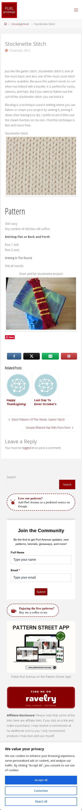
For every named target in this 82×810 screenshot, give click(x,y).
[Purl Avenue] (9, 10)
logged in (28, 448)
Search (11, 477)
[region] (41, 776)
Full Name (17, 552)
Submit (41, 591)
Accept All (41, 780)
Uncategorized (20, 24)
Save (11, 337)
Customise (41, 791)
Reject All (41, 801)
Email (15, 570)
